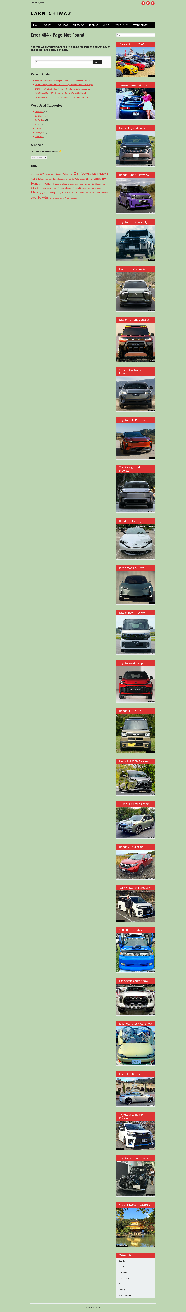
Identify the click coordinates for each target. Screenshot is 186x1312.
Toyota (43, 197)
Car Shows (63, 25)
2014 (37, 174)
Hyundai (55, 184)
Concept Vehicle (58, 179)
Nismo (99, 188)
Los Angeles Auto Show (48, 188)
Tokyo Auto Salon (86, 193)
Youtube (148, 3)
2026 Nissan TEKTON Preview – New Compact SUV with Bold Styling (62, 97)
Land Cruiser (96, 184)
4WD (32, 174)
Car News (48, 25)
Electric (89, 179)
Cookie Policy (121, 25)
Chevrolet (48, 179)
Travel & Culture (41, 128)
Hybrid (46, 183)
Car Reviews (78, 25)
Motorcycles (39, 133)
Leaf (104, 184)
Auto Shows (56, 174)
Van (67, 198)
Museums (93, 25)
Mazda (60, 188)
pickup (44, 193)
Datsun (82, 179)
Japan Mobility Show (76, 184)
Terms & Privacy (140, 25)
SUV (74, 192)
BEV (70, 174)
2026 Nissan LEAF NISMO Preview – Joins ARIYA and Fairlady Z (60, 93)
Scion (58, 193)
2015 (42, 174)
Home (35, 25)
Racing (37, 124)
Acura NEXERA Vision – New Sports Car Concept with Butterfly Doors (62, 81)
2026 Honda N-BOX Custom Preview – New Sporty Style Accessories (62, 89)
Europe (97, 179)
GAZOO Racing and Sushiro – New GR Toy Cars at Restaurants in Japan (64, 85)
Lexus (34, 187)
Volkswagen (74, 198)
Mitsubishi (76, 188)
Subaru (66, 192)
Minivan (68, 188)
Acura (48, 174)
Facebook (143, 3)
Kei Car (87, 184)
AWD (65, 174)
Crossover (72, 178)
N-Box (94, 188)
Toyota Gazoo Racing (57, 198)
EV (104, 178)
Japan (64, 183)
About (106, 25)
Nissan (35, 192)
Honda (35, 183)
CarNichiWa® (51, 13)
